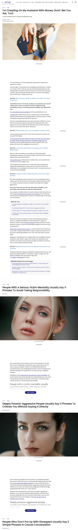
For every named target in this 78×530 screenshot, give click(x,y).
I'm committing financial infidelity (20, 112)
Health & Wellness (49, 2)
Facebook (21, 257)
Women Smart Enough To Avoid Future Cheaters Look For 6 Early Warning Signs (30, 268)
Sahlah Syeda (5, 528)
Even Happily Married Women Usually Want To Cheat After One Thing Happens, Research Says (30, 264)
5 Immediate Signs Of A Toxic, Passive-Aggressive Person (28, 208)
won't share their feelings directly (23, 483)
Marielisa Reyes (6, 410)
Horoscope (25, 2)
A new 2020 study (15, 160)
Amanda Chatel (6, 19)
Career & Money (57, 2)
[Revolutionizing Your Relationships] (8, 2)
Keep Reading (30, 392)
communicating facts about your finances (27, 194)
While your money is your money (20, 229)
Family (32, 2)
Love (17, 2)
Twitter (14, 257)
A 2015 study (13, 115)
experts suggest (29, 222)
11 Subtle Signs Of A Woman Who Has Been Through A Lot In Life (30, 210)
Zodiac (20, 2)
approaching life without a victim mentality (34, 375)
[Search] (72, 2)
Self (30, 2)
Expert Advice (65, 2)
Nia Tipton (4, 294)
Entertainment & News (40, 2)
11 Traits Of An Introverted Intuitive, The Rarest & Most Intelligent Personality (30, 214)
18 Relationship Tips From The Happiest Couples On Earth (32, 130)
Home (3, 7)
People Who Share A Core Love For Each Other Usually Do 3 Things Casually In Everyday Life (31, 272)
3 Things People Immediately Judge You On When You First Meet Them (30, 205)
